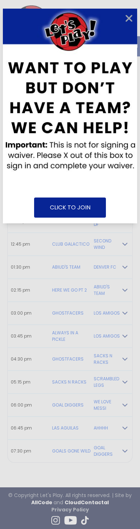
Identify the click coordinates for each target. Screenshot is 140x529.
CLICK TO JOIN (70, 207)
